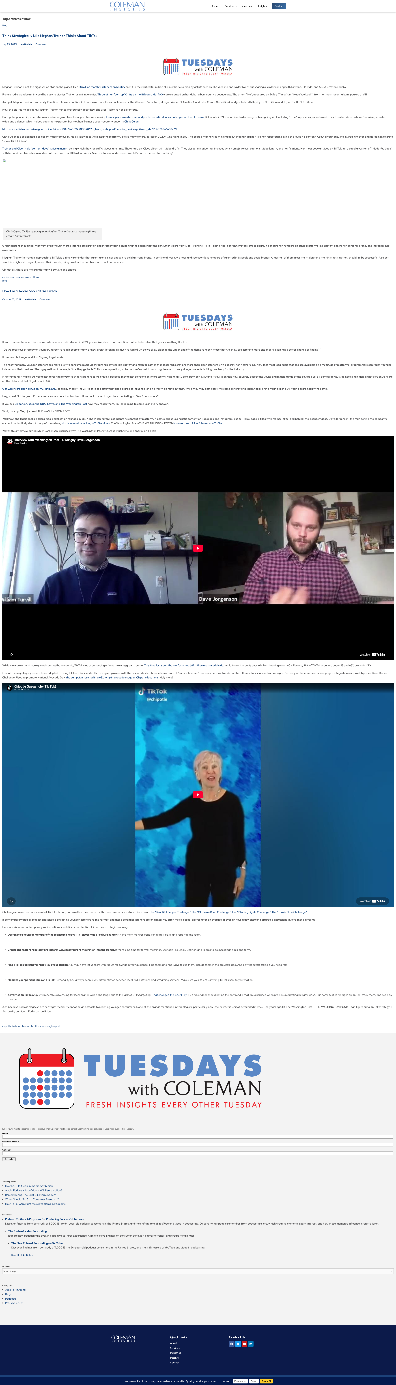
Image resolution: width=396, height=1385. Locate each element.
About (215, 6)
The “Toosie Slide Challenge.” (289, 912)
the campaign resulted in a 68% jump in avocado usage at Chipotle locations (112, 677)
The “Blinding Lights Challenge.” (251, 912)
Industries (246, 6)
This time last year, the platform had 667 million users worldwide (183, 665)
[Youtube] (244, 1344)
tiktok (36, 276)
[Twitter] (238, 1344)
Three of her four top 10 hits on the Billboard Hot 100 (130, 94)
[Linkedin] (251, 1344)
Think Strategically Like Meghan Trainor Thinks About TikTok (49, 36)
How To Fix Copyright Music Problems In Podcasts (35, 1204)
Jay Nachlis (26, 44)
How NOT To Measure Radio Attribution (29, 1186)
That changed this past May (169, 995)
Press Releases (14, 1303)
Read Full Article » (22, 1255)
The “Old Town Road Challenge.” (211, 912)
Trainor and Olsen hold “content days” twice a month (34, 148)
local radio (23, 1026)
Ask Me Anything (15, 1289)
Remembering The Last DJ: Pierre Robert (30, 1195)
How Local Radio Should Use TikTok (29, 291)
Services (229, 6)
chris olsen (8, 276)
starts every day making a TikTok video (86, 423)
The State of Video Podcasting (27, 1231)
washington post (51, 1026)
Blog (4, 25)
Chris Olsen (131, 121)
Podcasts (10, 1298)
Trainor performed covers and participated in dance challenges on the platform (154, 117)
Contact (278, 6)
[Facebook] (232, 1344)
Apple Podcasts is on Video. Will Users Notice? (33, 1190)
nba (32, 1026)
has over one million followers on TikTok (197, 423)
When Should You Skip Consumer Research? (32, 1199)
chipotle (6, 1026)
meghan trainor (23, 276)
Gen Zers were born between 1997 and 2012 (29, 388)
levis (14, 1026)
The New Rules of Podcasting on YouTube (37, 1243)
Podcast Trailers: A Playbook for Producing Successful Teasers (44, 1219)
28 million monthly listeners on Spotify (102, 87)
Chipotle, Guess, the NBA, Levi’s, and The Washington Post (51, 404)
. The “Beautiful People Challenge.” (169, 912)
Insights (262, 6)
